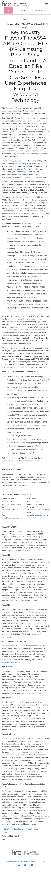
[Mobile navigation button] (46, 5)
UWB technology (19, 172)
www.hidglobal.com (29, 601)
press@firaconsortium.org (12, 518)
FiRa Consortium (31, 137)
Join (8, 10)
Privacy (43, 861)
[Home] (15, 4)
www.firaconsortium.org (29, 461)
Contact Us (39, 10)
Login (22, 10)
